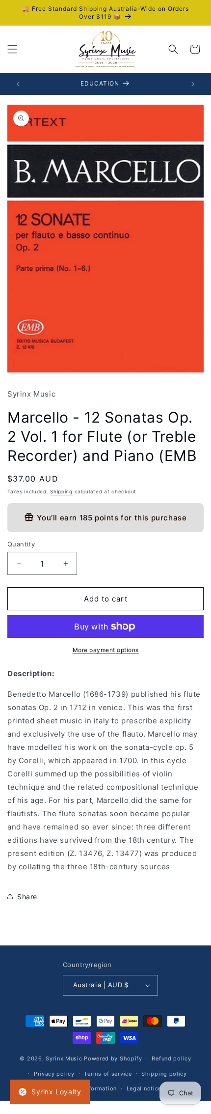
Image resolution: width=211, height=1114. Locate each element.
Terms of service (108, 1073)
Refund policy (171, 1058)
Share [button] (27, 896)
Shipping (61, 491)
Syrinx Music (64, 1058)
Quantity (21, 544)
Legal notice (144, 1088)
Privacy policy (54, 1073)
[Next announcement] (193, 84)
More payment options (106, 650)
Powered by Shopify (113, 1058)
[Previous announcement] (18, 84)
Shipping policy (164, 1073)
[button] (12, 49)
